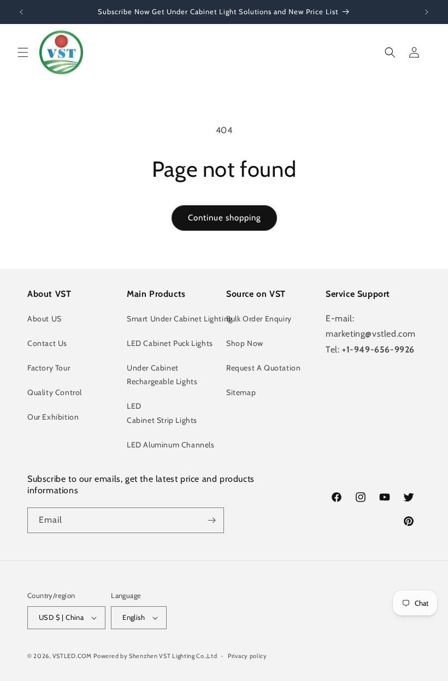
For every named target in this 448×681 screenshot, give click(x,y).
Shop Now (244, 343)
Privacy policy (247, 656)
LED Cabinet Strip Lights (162, 413)
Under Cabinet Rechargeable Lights (162, 374)
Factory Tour (48, 368)
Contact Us (47, 343)
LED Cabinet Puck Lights (170, 343)
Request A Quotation (263, 368)
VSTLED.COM (72, 656)
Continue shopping (224, 218)
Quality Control (54, 392)
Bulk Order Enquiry (259, 319)
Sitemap (241, 392)
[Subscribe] (211, 520)
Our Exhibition (53, 417)
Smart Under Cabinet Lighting (180, 319)
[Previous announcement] (21, 12)
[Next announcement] (427, 12)
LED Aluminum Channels (171, 445)
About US (44, 319)
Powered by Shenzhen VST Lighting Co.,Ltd (155, 656)
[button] (23, 52)
